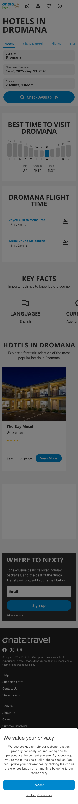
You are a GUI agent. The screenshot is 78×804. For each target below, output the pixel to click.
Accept (39, 785)
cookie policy (39, 773)
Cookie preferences (39, 795)
